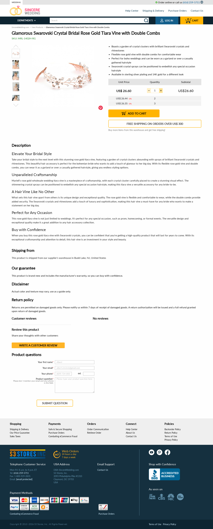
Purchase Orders (177, 10)
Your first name (45, 362)
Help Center (131, 10)
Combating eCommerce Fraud (62, 436)
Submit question (55, 403)
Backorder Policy (173, 429)
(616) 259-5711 (191, 2)
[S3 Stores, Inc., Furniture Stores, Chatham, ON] (164, 474)
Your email (48, 368)
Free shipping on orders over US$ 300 (155, 123)
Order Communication (98, 429)
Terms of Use (171, 436)
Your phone (47, 373)
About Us (130, 432)
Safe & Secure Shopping (60, 429)
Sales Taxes (15, 436)
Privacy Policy (171, 439)
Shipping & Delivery (153, 10)
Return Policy (171, 432)
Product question (44, 379)
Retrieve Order (94, 432)
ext (79, 373)
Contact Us (197, 10)
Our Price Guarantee (19, 432)
